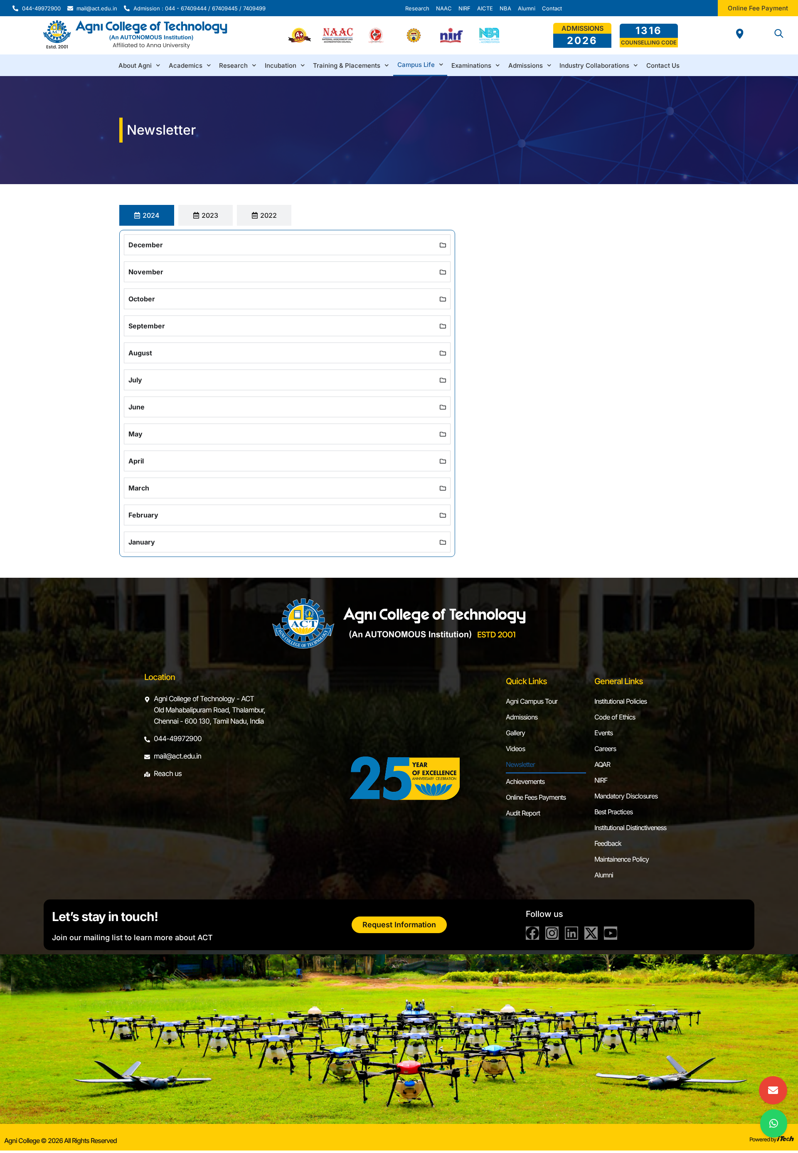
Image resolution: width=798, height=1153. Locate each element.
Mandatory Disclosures (626, 796)
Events (603, 733)
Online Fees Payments (536, 797)
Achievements (525, 781)
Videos (515, 748)
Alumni (603, 875)
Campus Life (416, 65)
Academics (185, 65)
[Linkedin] (571, 933)
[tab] (146, 215)
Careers (605, 748)
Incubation (280, 65)
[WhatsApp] (773, 1123)
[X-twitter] (591, 933)
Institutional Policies (620, 701)
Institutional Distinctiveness (630, 827)
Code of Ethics (614, 717)
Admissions (525, 65)
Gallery (515, 733)
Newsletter (520, 764)
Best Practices (613, 812)
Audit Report (523, 813)
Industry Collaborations (594, 65)
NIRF (600, 780)
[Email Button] (773, 1090)
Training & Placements (346, 65)
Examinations (471, 65)
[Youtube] (610, 933)
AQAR (602, 764)
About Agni (135, 65)
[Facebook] (532, 933)
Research (233, 65)
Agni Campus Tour (531, 701)
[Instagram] (552, 933)
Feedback (607, 843)
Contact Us (663, 65)
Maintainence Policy (621, 859)
